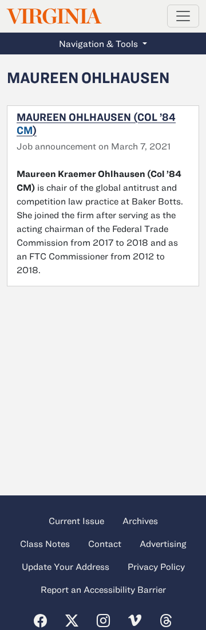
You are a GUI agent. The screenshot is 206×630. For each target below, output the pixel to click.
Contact (104, 543)
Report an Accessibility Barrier (103, 589)
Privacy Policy (156, 566)
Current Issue (76, 520)
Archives (140, 520)
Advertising (163, 543)
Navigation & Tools (99, 43)
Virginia (53, 16)
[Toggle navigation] (183, 16)
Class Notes (45, 543)
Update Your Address (65, 566)
